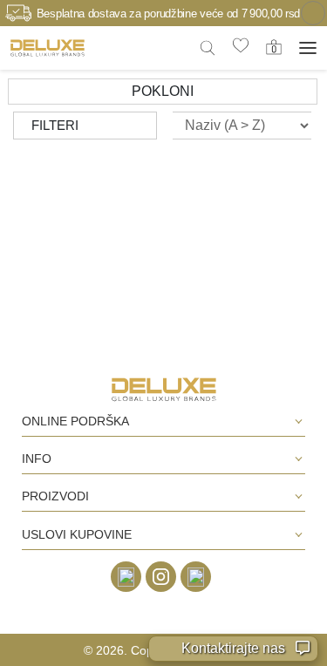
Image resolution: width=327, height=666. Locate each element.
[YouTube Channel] (196, 576)
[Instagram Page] (161, 576)
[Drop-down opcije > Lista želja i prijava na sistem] (47, 47)
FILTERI (54, 125)
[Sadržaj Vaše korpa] (274, 47)
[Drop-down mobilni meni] (308, 48)
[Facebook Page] (126, 576)
